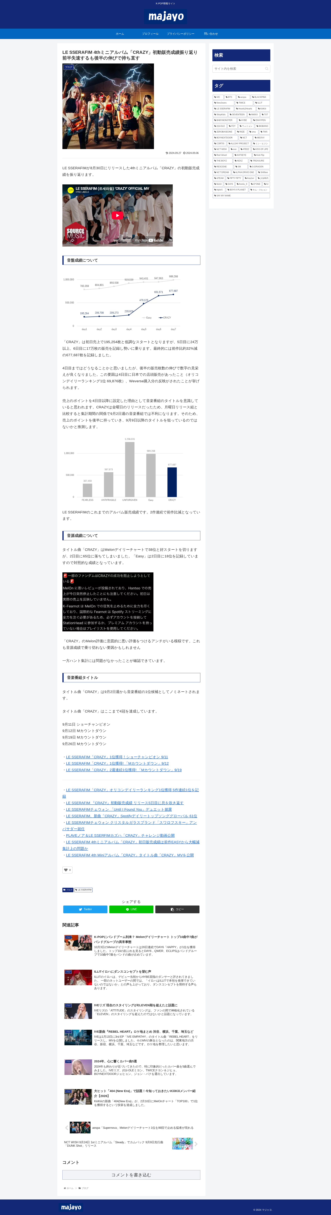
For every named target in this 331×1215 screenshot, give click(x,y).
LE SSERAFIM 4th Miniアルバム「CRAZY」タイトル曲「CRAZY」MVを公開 (130, 855)
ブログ (69, 890)
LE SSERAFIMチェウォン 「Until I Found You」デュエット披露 (119, 809)
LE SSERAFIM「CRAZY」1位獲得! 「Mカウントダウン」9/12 (117, 763)
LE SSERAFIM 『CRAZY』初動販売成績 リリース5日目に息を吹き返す (125, 803)
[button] (267, 69)
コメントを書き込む (131, 1174)
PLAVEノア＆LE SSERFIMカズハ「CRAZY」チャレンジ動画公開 (120, 835)
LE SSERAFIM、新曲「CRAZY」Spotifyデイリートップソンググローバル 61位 (131, 816)
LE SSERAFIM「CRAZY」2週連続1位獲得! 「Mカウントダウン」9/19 (124, 770)
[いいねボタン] (65, 870)
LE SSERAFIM (85, 890)
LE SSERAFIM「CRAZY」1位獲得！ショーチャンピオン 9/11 (117, 757)
